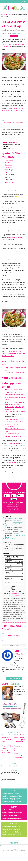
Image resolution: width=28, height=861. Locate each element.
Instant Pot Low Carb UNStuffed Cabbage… (12, 818)
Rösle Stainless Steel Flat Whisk (15, 412)
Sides (10, 14)
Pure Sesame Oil (17, 522)
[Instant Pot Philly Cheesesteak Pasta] (20, 750)
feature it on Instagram (13, 462)
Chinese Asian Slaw (8, 148)
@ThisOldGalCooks (14, 593)
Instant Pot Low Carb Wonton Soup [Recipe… (12, 813)
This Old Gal (14, 7)
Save (21, 495)
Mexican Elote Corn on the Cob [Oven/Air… (7, 751)
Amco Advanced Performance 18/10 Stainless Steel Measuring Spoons (15, 397)
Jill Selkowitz (13, 29)
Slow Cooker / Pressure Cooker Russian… (11, 829)
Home (2, 14)
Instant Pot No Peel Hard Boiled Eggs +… (11, 832)
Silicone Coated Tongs (12, 434)
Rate (14, 499)
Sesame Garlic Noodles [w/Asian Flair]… (11, 815)
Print (7, 495)
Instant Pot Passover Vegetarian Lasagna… (11, 826)
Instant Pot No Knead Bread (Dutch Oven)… (12, 801)
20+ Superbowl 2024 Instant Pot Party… (11, 810)
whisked (17, 248)
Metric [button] (14, 538)
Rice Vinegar (9, 160)
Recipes (6, 14)
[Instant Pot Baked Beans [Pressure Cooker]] (7, 736)
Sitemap (14, 849)
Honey (7, 162)
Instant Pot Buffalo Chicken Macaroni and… (12, 835)
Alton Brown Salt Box (11, 419)
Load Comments (14, 678)
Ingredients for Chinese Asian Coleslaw (11, 145)
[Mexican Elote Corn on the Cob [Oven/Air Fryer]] (7, 747)
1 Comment (19, 29)
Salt (6, 172)
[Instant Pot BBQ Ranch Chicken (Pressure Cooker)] (20, 736)
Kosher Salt (16, 533)
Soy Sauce (8, 167)
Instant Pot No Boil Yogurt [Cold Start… (11, 799)
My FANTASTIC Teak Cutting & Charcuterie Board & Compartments (14, 424)
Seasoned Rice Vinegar (15, 518)
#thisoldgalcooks (14, 595)
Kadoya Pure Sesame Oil (13, 436)
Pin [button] (14, 495)
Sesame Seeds (9, 182)
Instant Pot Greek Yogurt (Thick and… (10, 793)
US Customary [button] (7, 538)
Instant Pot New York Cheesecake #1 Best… (12, 796)
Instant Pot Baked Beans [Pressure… (7, 740)
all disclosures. (17, 33)
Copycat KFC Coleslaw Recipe (14, 372)
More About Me (18, 696)
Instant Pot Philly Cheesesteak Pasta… (19, 756)
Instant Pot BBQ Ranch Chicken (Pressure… (19, 740)
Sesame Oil (8, 165)
